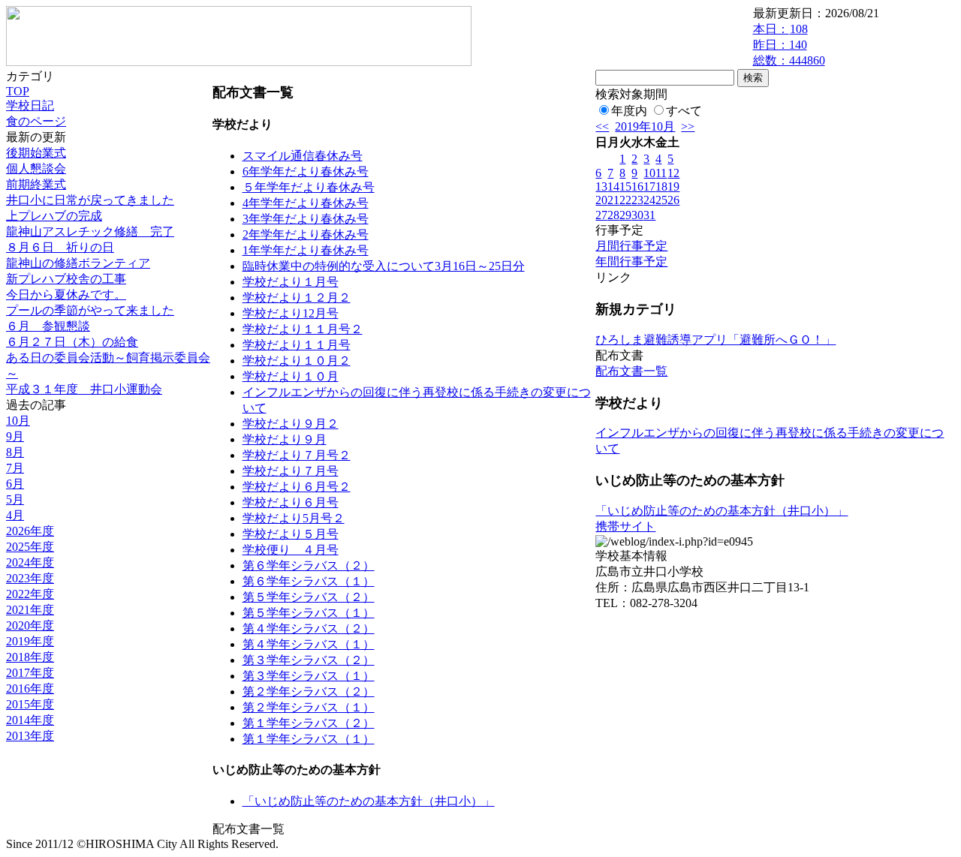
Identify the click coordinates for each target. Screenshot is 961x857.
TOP (17, 91)
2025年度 (30, 546)
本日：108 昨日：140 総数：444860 (789, 45)
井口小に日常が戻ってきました (90, 200)
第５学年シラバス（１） (309, 612)
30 (637, 215)
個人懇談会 (36, 168)
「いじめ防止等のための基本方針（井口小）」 (369, 801)
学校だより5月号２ (294, 518)
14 (613, 186)
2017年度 (30, 672)
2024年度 (30, 562)
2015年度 (30, 704)
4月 (15, 515)
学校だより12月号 (291, 313)
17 (649, 186)
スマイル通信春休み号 (303, 155)
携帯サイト (625, 526)
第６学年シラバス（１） (309, 581)
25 (661, 200)
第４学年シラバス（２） (309, 628)
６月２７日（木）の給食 (72, 341)
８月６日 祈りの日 (60, 247)
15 (625, 186)
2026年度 (30, 531)
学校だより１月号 (291, 281)
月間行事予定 (631, 245)
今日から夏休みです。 (66, 294)
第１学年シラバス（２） (309, 723)
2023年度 (30, 578)
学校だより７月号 (291, 471)
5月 (15, 499)
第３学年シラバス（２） (309, 660)
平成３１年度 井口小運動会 (84, 389)
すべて (684, 110)
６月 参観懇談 (48, 326)
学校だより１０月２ (297, 360)
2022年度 (30, 594)
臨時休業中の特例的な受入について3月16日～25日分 (384, 266)
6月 (15, 483)
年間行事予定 (631, 261)
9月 (15, 436)
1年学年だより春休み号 (306, 250)
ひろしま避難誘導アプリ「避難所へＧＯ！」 (715, 339)
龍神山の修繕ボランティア (78, 263)
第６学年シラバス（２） (309, 565)
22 (625, 200)
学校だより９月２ (291, 423)
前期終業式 (36, 184)
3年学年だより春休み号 (306, 218)
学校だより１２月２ (297, 297)
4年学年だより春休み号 (306, 203)
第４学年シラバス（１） (309, 644)
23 (637, 200)
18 (661, 186)
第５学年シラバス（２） (309, 597)
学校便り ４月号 (291, 549)
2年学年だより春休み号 (306, 234)
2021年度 (30, 609)
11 (661, 173)
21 (613, 200)
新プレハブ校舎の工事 (66, 278)
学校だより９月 (285, 439)
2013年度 (30, 735)
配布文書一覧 (631, 371)
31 (649, 215)
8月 (15, 452)
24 (649, 200)
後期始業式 (36, 152)
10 (649, 173)
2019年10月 (645, 126)
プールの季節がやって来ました (90, 310)
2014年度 (30, 720)
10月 (18, 420)
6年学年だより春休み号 (306, 171)
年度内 (629, 110)
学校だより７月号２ (297, 455)
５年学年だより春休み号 (309, 187)
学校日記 (30, 105)
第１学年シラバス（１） (309, 738)
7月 (15, 468)
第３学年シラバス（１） (309, 675)
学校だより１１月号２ (303, 329)
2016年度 (30, 688)
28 (613, 215)
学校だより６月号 (291, 502)
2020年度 (30, 625)
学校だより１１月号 (297, 344)
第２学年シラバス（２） (309, 691)
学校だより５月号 (291, 534)
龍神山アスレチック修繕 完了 (90, 231)
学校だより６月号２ (297, 486)
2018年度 (30, 657)
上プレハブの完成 (54, 215)
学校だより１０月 (291, 376)
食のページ (36, 121)
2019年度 (30, 641)
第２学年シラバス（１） (309, 707)
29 (625, 215)
